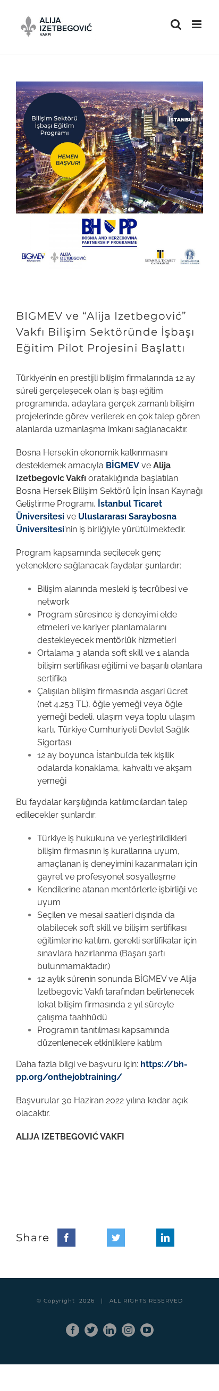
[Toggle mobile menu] (197, 24)
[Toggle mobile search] (176, 24)
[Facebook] (66, 1237)
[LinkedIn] (165, 1237)
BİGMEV (122, 465)
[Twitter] (116, 1237)
